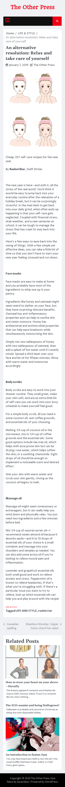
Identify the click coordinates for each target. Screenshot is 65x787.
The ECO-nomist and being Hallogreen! (32, 705)
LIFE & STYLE (11, 607)
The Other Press (32, 7)
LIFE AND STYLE (26, 611)
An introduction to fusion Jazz (26, 754)
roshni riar (45, 611)
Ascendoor (23, 781)
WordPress (51, 781)
